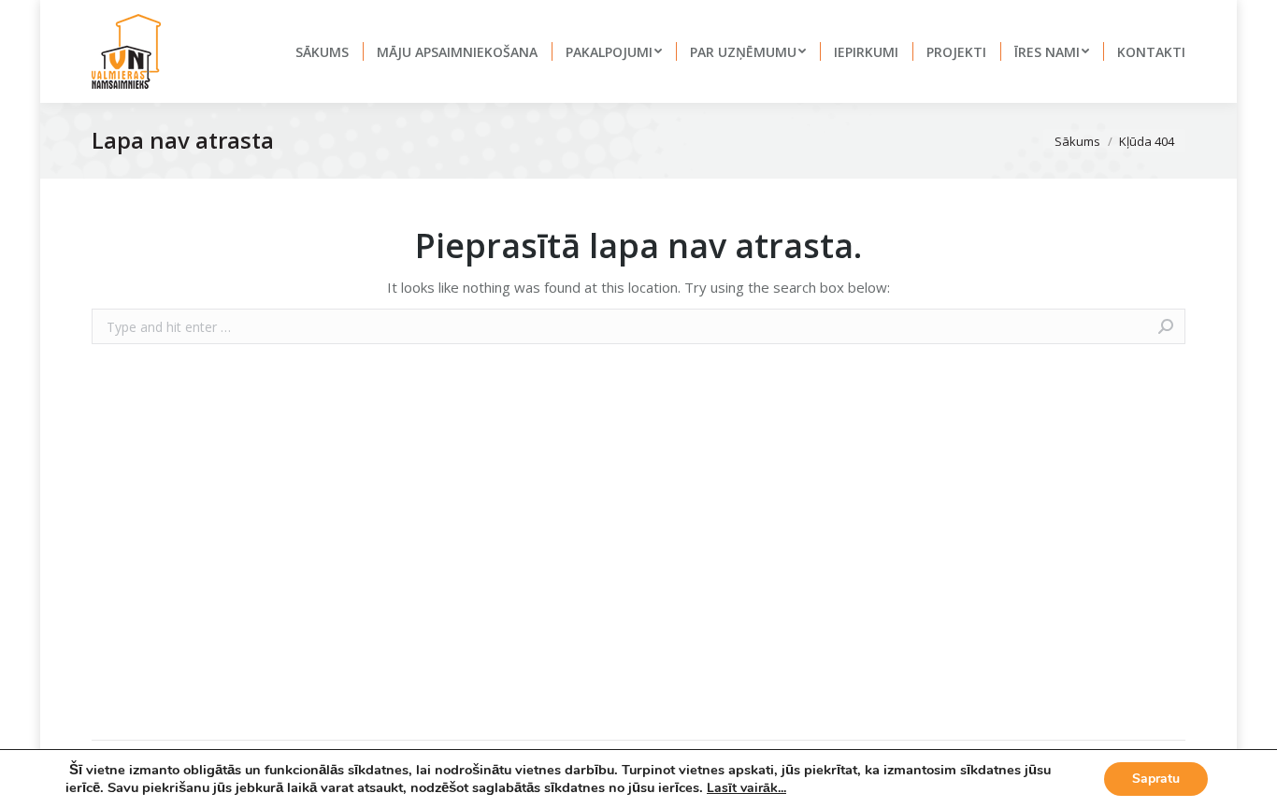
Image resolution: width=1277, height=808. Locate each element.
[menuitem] (322, 51)
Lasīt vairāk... (746, 788)
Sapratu (1156, 778)
